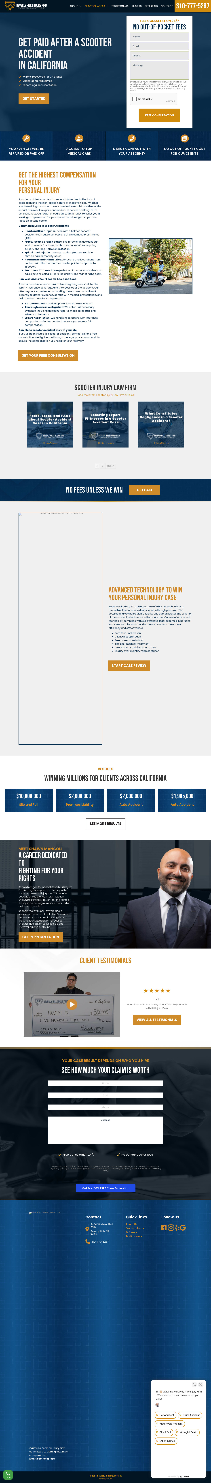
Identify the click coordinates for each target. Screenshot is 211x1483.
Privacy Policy (105, 1478)
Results (137, 6)
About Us (131, 1224)
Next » (110, 466)
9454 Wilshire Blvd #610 (102, 1226)
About (74, 6)
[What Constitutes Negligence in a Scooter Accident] (161, 424)
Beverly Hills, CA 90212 (100, 1232)
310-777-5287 (192, 6)
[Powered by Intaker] (184, 1476)
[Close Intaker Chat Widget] (200, 1384)
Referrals (151, 6)
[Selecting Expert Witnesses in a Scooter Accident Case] (105, 424)
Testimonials (120, 6)
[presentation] (153, 99)
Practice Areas (94, 6)
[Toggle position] (194, 1384)
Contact (167, 6)
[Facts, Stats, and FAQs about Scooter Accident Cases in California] (50, 424)
